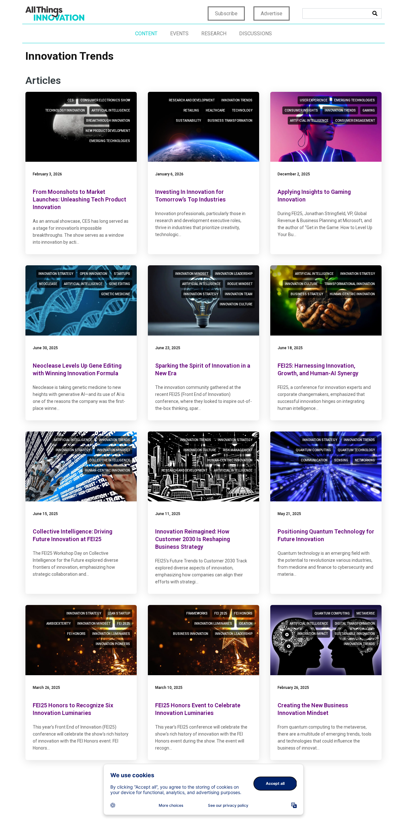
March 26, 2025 (46, 687)
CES (70, 100)
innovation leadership (233, 273)
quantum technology (356, 450)
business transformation (230, 120)
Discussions (255, 34)
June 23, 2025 (167, 348)
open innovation (93, 273)
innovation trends (236, 100)
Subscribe (226, 13)
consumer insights (301, 110)
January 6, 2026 (169, 174)
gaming (368, 110)
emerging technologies (109, 141)
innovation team (238, 294)
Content (146, 34)
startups (122, 273)
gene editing (119, 284)
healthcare (215, 110)
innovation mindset (191, 273)
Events (179, 34)
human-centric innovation (352, 294)
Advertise (271, 13)
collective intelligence (109, 460)
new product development (108, 130)
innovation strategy (55, 273)
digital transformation (355, 623)
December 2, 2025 (294, 174)
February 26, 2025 (293, 687)
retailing (191, 110)
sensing (341, 460)
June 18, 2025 (290, 348)
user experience (314, 100)
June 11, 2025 (167, 514)
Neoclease (48, 284)
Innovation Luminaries (111, 633)
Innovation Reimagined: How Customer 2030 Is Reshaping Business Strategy (192, 539)
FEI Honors (76, 633)
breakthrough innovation (108, 120)
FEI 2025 (123, 623)
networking (365, 460)
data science (74, 779)
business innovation (190, 633)
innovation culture (236, 304)
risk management (237, 450)
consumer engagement (355, 120)
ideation (245, 623)
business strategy (307, 294)
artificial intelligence (111, 110)
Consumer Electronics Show (105, 100)
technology (242, 110)
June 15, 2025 (45, 514)
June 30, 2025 (45, 348)
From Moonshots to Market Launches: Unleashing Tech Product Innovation (79, 199)
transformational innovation (349, 284)
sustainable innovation (355, 633)
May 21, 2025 (289, 514)
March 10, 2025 (169, 687)
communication (314, 460)
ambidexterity (58, 623)
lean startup (119, 613)
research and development (192, 100)
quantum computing (313, 450)
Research (213, 34)
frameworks (197, 613)
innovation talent (359, 800)
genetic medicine (115, 294)
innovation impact (312, 633)
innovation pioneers (113, 644)
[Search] (375, 13)
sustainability (188, 120)
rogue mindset (239, 284)
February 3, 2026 (47, 174)
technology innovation (65, 110)
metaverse (365, 613)
